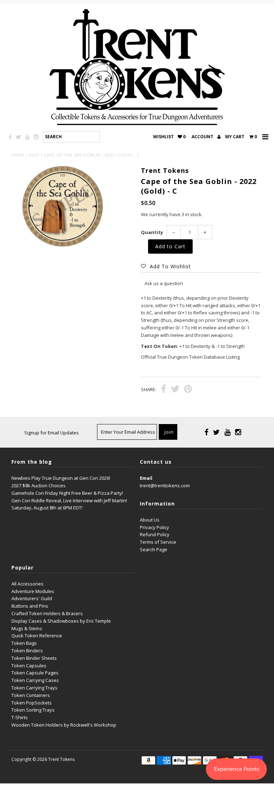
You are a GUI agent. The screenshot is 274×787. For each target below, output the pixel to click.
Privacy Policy (154, 527)
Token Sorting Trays (33, 710)
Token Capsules (28, 665)
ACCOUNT (203, 137)
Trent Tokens (61, 759)
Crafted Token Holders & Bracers (47, 613)
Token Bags (24, 643)
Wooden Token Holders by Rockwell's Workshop (63, 725)
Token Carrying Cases (35, 680)
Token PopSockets (31, 702)
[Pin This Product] (188, 389)
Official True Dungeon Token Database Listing (190, 357)
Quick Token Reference (36, 635)
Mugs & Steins (26, 628)
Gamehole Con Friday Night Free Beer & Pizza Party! (67, 493)
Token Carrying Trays (34, 687)
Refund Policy (154, 534)
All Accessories (27, 584)
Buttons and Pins (29, 606)
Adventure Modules (32, 591)
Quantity (152, 232)
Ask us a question (163, 283)
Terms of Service (158, 542)
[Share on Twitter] (175, 389)
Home (18, 155)
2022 (34, 155)
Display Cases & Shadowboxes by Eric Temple (61, 621)
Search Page (153, 549)
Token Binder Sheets (34, 658)
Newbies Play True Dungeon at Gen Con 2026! (60, 478)
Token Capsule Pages (35, 672)
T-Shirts (19, 717)
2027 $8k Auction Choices (38, 485)
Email (146, 478)
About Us (149, 520)
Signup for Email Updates (51, 432)
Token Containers (30, 695)
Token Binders (27, 650)
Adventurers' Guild (31, 598)
